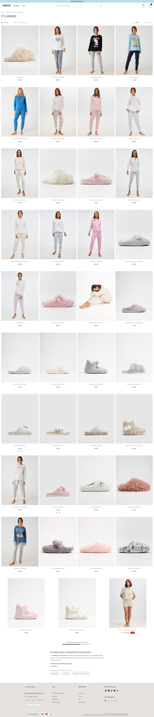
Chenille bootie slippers (96, 384)
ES (109, 700)
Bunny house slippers (58, 384)
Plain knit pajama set (134, 200)
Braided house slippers (134, 384)
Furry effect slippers (96, 445)
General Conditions (110, 714)
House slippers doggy (58, 568)
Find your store (34, 705)
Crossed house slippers (58, 200)
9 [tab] (86, 272)
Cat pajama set (20, 323)
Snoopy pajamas (96, 77)
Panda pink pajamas (96, 138)
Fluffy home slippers (134, 507)
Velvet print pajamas (20, 200)
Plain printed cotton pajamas (128, 630)
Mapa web (125, 714)
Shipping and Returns (57, 693)
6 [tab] (7, 88)
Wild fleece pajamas (58, 77)
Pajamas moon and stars (96, 323)
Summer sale (81, 702)
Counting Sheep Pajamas (19, 138)
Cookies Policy (93, 714)
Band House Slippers (20, 384)
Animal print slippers (134, 568)
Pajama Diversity (134, 138)
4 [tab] (5, 88)
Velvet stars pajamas (96, 261)
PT (112, 700)
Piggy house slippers (96, 200)
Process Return (56, 702)
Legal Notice (119, 714)
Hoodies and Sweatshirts (81, 673)
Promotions (55, 699)
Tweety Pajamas (134, 77)
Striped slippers (96, 507)
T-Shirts (65, 673)
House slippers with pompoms (134, 261)
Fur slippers (20, 77)
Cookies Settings (101, 714)
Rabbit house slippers (58, 323)
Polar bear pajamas (58, 261)
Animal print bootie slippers (134, 445)
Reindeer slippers (58, 445)
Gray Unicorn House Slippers (134, 323)
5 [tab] (6, 88)
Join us (80, 696)
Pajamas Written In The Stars (20, 261)
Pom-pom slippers (19, 445)
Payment (54, 696)
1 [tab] (3, 88)
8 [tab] (47, 88)
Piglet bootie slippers (26, 630)
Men (24, 5)
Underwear (54, 673)
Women (17, 5)
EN (116, 700)
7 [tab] (8, 88)
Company (80, 693)
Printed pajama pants (58, 138)
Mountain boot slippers (77, 630)
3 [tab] (4, 88)
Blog (79, 699)
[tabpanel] (20, 50)
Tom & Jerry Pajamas (20, 568)
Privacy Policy (85, 714)
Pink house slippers (96, 568)
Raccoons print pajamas (20, 507)
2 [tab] (42, 88)
